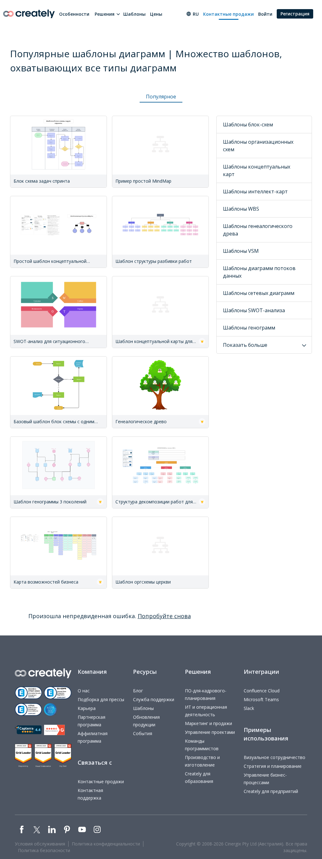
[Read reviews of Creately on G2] (54, 730)
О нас (84, 691)
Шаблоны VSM (241, 250)
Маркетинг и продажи (208, 723)
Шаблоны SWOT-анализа (254, 310)
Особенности (74, 14)
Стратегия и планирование (273, 766)
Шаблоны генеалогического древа (257, 230)
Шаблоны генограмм (249, 327)
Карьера (87, 708)
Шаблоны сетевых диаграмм (258, 293)
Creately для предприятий (271, 791)
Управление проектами (210, 732)
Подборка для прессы (101, 699)
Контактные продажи (228, 14)
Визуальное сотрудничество (274, 757)
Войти (265, 14)
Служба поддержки (153, 699)
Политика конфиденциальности (106, 844)
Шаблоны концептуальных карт (256, 170)
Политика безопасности (44, 850)
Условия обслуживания (40, 844)
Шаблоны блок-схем (248, 124)
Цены (156, 14)
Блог (138, 691)
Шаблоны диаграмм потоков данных (259, 272)
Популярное (161, 96)
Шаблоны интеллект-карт (255, 191)
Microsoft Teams (261, 699)
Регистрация (294, 14)
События (142, 733)
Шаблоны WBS (241, 208)
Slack (249, 708)
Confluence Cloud (262, 691)
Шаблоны (134, 14)
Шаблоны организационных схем (258, 145)
